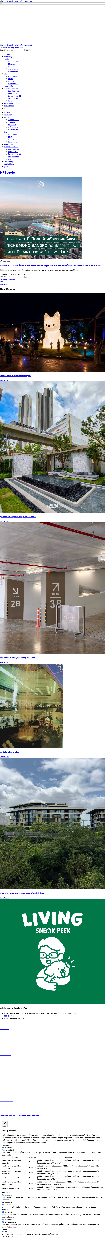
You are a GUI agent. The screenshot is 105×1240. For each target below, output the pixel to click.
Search (2, 50)
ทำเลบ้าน (11, 81)
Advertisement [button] (7, 1219)
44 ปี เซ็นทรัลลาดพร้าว (9, 752)
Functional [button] (6, 1192)
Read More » (4, 380)
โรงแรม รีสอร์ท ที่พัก (15, 96)
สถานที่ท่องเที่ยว (13, 98)
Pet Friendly (8, 103)
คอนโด (6, 59)
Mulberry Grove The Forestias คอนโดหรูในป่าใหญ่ (22, 893)
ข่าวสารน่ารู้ (8, 56)
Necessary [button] (6, 1145)
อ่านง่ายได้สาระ (9, 106)
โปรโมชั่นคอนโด (13, 71)
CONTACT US (7, 1111)
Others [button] (4, 1229)
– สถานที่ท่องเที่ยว (6, 1085)
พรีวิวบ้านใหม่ (12, 76)
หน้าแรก (7, 54)
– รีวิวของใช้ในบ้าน (6, 1082)
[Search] (26, 277)
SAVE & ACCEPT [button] (8, 1236)
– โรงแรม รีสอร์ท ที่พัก (7, 1087)
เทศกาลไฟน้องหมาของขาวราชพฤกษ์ (15, 375)
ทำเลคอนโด (12, 66)
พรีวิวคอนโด (6, 1039)
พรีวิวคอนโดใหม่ (13, 61)
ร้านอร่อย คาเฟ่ (13, 93)
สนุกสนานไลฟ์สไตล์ (11, 88)
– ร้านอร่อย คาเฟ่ (6, 1080)
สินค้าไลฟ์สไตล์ (13, 91)
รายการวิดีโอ (8, 86)
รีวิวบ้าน (10, 79)
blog (10, 101)
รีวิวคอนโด (11, 64)
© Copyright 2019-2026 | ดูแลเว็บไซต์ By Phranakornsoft (19, 1116)
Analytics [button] (5, 1209)
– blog (2, 1077)
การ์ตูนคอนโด (13, 69)
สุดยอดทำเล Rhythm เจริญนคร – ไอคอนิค (18, 516)
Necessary (8, 1147)
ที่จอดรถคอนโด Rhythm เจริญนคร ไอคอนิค (18, 657)
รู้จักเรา (6, 108)
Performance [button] (7, 1202)
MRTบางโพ (8, 172)
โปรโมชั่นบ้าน (13, 83)
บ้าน (5, 74)
